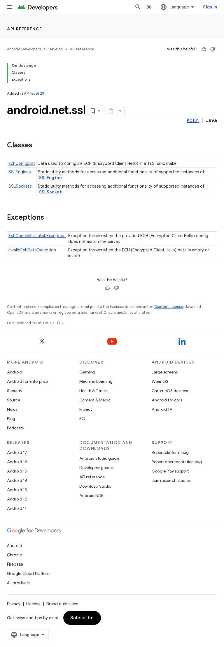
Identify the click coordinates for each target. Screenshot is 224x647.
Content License (168, 306)
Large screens (165, 372)
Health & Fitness (93, 390)
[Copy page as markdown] (111, 111)
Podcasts (15, 428)
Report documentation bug (177, 461)
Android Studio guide (99, 458)
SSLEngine (50, 177)
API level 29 (34, 93)
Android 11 (17, 508)
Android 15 (17, 471)
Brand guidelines (62, 604)
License (33, 604)
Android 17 (17, 452)
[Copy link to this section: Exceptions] (50, 217)
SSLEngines (19, 171)
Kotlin (193, 121)
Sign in (210, 7)
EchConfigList (21, 163)
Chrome (14, 555)
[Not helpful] (212, 49)
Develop (55, 49)
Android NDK (91, 495)
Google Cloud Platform (28, 573)
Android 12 (17, 499)
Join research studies (171, 480)
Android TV (162, 409)
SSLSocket (50, 192)
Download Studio (95, 486)
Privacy (85, 409)
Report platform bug (170, 452)
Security (14, 390)
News (12, 409)
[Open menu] (9, 7)
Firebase (15, 564)
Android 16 (17, 461)
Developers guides (96, 467)
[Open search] (137, 6)
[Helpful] (204, 49)
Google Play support (170, 471)
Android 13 (17, 489)
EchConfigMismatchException (37, 235)
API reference (24, 28)
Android (14, 372)
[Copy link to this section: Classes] (38, 145)
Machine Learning (96, 381)
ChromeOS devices (170, 390)
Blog (11, 418)
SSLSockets (20, 186)
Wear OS (160, 381)
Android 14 (17, 480)
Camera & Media (95, 400)
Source (13, 400)
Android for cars (167, 400)
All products (18, 583)
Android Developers (24, 49)
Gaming (87, 372)
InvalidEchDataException (32, 250)
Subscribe (82, 618)
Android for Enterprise (27, 381)
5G (82, 418)
